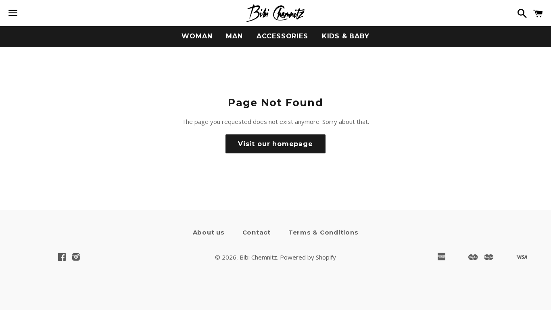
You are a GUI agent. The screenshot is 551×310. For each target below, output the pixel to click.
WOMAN (197, 36)
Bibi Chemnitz (258, 257)
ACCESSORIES (282, 36)
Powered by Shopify (308, 257)
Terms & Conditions (323, 232)
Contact (256, 232)
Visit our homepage (275, 144)
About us (209, 232)
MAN (234, 36)
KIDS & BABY (345, 36)
